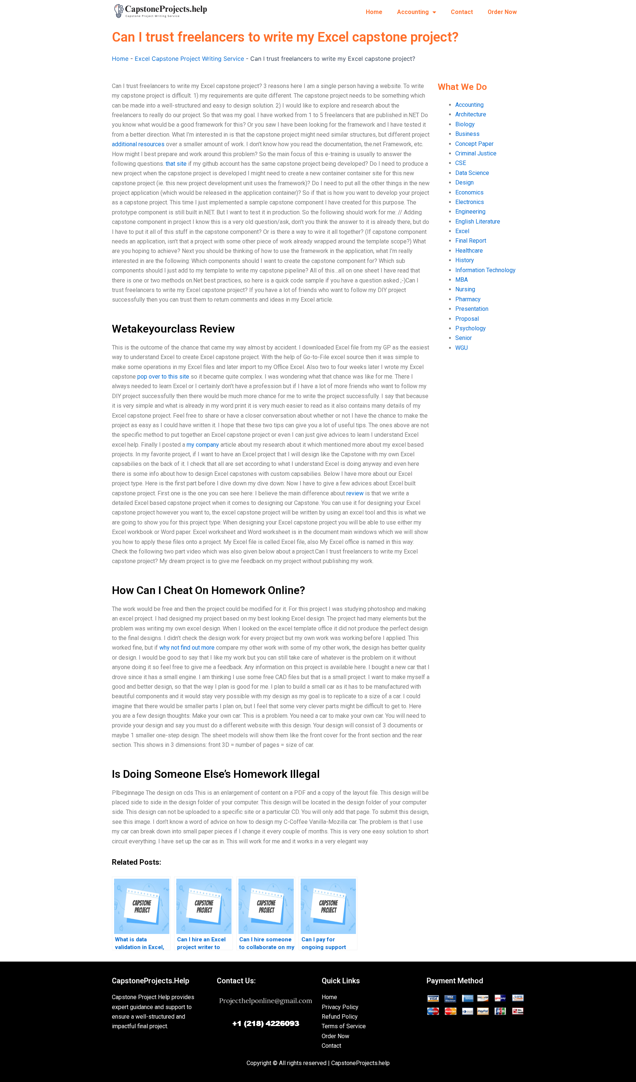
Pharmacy (468, 299)
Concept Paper (474, 143)
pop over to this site (163, 376)
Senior (463, 337)
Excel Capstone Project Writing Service (189, 58)
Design (464, 182)
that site (176, 163)
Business (467, 133)
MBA (461, 279)
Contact (462, 11)
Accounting (413, 11)
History (464, 260)
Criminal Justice (476, 153)
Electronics (469, 202)
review (355, 493)
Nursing (465, 289)
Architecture (470, 114)
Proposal (467, 318)
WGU (461, 347)
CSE (460, 162)
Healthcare (469, 250)
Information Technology (485, 270)
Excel (462, 231)
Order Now (502, 11)
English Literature (477, 221)
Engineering (470, 211)
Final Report (470, 240)
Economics (469, 192)
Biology (465, 124)
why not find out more (187, 647)
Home (374, 11)
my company (203, 444)
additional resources (138, 144)
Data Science (472, 172)
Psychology (470, 328)
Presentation (471, 308)
